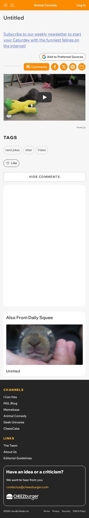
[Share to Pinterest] (72, 67)
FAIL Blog (10, 403)
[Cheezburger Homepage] (44, 497)
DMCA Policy (79, 511)
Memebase (11, 410)
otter (28, 150)
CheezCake (11, 429)
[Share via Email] (82, 67)
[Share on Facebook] (54, 67)
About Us (10, 452)
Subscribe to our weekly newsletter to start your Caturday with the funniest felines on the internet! (42, 40)
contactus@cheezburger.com (27, 487)
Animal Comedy (45, 5)
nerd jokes (12, 150)
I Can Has (10, 397)
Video (42, 150)
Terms (46, 511)
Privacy (55, 511)
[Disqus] (44, 247)
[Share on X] (63, 67)
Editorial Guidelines (17, 458)
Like (14, 163)
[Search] (12, 5)
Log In (81, 5)
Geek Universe (13, 422)
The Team (10, 445)
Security (66, 511)
